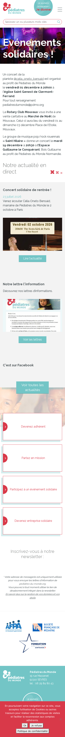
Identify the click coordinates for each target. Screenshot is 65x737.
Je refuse (36, 725)
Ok (24, 725)
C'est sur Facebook (18, 365)
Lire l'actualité (32, 258)
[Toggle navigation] (58, 10)
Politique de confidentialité (33, 731)
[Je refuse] (60, 719)
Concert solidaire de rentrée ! (27, 190)
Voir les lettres (32, 339)
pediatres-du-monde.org (32, 583)
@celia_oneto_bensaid (29, 79)
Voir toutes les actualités (32, 387)
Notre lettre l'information (23, 284)
